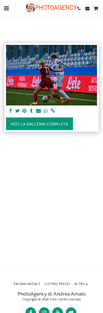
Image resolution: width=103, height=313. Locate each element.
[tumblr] (31, 110)
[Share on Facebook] (10, 110)
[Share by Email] (38, 110)
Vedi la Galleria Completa (39, 124)
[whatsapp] (45, 110)
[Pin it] (24, 110)
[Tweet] (17, 110)
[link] (52, 110)
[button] (6, 8)
